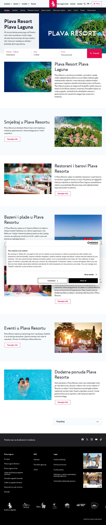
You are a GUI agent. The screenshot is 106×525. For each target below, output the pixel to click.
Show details (89, 274)
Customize (51, 281)
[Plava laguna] (10, 510)
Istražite (24, 4)
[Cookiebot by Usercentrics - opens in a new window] (89, 243)
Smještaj (7, 4)
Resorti (15, 4)
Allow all (83, 281)
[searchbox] (67, 8)
